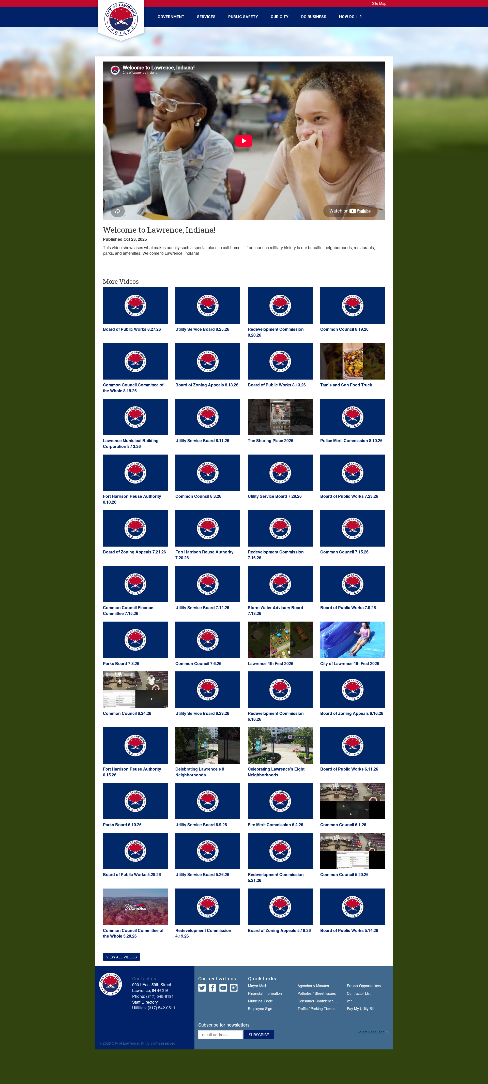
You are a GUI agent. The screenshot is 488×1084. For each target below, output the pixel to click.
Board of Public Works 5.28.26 (132, 874)
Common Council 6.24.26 (127, 713)
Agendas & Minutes (313, 985)
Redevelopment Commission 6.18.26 (276, 716)
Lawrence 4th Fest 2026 (270, 663)
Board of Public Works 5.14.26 (349, 930)
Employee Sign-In (262, 1008)
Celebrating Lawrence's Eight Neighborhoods (276, 772)
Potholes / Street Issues (317, 993)
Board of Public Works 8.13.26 (277, 385)
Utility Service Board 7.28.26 (275, 496)
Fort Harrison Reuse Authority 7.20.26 (204, 555)
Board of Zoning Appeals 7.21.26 (134, 552)
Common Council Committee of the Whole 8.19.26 (133, 388)
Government (171, 16)
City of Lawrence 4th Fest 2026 (349, 663)
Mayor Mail (257, 985)
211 (350, 1000)
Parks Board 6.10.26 (122, 824)
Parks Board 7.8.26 (121, 663)
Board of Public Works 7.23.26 (349, 496)
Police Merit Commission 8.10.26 (351, 440)
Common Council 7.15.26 (344, 552)
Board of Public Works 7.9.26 (348, 607)
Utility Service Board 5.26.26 (202, 874)
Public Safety (243, 16)
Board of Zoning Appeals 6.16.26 (351, 713)
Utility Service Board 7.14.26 (202, 607)
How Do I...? (350, 16)
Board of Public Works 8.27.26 (132, 329)
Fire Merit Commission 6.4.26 (275, 824)
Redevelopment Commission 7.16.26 (276, 555)
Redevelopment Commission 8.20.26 (276, 332)
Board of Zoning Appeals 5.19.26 (279, 930)
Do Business (313, 16)
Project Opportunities (364, 985)
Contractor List (359, 993)
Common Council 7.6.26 (198, 663)
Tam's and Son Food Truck (346, 385)
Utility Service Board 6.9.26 (201, 824)
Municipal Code (260, 1000)
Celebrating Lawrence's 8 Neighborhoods (199, 772)
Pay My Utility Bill (360, 1008)
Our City (279, 16)
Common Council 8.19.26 (344, 329)
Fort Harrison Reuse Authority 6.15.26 (132, 772)
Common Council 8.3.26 (198, 496)
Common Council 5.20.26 (344, 874)
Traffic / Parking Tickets (316, 1008)
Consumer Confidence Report (322, 1000)
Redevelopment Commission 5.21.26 (276, 877)
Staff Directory (145, 1002)
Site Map (379, 3)
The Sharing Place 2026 (270, 440)
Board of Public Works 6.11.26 (349, 769)
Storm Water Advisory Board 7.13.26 (275, 610)
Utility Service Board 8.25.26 (202, 329)
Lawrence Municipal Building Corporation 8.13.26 (131, 443)
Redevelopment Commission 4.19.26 (203, 933)
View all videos (121, 956)
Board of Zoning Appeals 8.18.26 (206, 385)
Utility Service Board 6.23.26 (202, 713)
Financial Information (265, 993)
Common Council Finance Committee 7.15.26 (128, 610)
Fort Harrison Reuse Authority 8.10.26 (132, 499)
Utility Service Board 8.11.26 (202, 440)
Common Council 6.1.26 (343, 824)
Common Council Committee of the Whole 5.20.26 (133, 933)
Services (206, 16)
